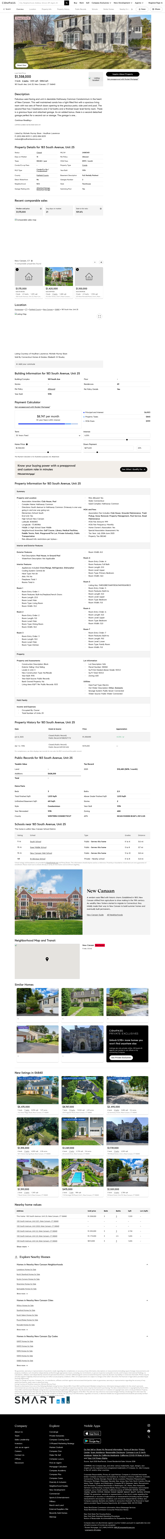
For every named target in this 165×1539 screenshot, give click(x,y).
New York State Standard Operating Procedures (102, 1516)
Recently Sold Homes (58, 1513)
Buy (75, 3)
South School (35, 841)
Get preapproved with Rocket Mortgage (122, 79)
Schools (95, 9)
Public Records (80, 9)
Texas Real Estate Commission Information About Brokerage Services (110, 1508)
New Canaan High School (41, 853)
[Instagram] (148, 1425)
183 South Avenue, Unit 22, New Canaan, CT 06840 (37, 1231)
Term (17, 432)
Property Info (46, 9)
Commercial (54, 1494)
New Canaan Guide (95, 915)
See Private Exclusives (121, 1057)
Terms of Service (130, 1449)
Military (52, 1501)
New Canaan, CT (42, 84)
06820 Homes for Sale (25, 1361)
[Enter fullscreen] (99, 316)
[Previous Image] (20, 1002)
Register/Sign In (156, 3)
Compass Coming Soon (59, 1439)
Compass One (55, 1451)
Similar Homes (108, 9)
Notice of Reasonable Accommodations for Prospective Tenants (108, 1518)
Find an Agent (55, 1463)
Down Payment (90, 444)
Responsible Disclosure (115, 1452)
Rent (82, 3)
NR (18, 859)
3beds (18, 81)
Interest (86, 432)
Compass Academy (57, 1470)
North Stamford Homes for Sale (28, 1274)
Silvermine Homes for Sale (26, 1284)
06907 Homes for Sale (25, 1341)
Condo (84, 165)
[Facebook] (148, 1430)
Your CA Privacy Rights (97, 1458)
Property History (63, 9)
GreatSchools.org (52, 863)
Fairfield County (43, 175)
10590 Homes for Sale (25, 1356)
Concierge (53, 1432)
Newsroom (19, 1463)
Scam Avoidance (98, 1452)
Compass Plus (55, 1474)
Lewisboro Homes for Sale (26, 1270)
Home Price (20, 444)
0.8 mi (140, 853)
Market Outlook (56, 1447)
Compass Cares (56, 1478)
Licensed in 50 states (93, 1530)
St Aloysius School (37, 859)
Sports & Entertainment (59, 1497)
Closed (39, 153)
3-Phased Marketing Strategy (61, 1443)
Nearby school (98, 859)
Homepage (19, 310)
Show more (21, 1294)
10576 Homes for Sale (25, 1351)
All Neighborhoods (115, 915)
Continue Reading (23, 120)
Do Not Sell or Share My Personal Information (103, 1449)
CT (26, 310)
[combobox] (41, 3)
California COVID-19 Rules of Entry (134, 1455)
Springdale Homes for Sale (26, 1289)
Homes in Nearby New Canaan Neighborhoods (40, 1264)
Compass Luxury (56, 1459)
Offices (18, 1459)
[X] (148, 1436)
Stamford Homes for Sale (26, 1310)
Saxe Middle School (38, 847)
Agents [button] (138, 3)
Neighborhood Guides (58, 1486)
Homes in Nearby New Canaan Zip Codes (37, 1336)
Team (17, 1436)
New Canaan (48, 310)
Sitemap (52, 1517)
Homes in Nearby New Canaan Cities (35, 1300)
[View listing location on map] (96, 79)
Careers (18, 1451)
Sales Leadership (22, 1439)
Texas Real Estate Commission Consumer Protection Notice (106, 1510)
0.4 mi (140, 859)
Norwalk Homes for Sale (26, 1325)
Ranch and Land (56, 1505)
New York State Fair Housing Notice (97, 1514)
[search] (66, 2)
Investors (18, 1443)
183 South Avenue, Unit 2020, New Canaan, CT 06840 (38, 1226)
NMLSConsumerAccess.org (124, 1527)
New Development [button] (122, 3)
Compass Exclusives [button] (100, 3)
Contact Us (19, 1455)
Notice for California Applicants (106, 1455)
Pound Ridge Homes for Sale (27, 1320)
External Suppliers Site (58, 1509)
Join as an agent (22, 1447)
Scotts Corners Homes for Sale (28, 1279)
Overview (20, 9)
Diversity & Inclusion (57, 1482)
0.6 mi (140, 841)
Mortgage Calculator (58, 1466)
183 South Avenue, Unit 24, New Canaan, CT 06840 (37, 1241)
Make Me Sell (55, 1455)
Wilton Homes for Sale (25, 1305)
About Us (19, 1432)
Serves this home (98, 841)
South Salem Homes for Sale (27, 1315)
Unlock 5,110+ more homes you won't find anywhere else (126, 1042)
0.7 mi (140, 847)
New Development (57, 1490)
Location (32, 9)
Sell (87, 3)
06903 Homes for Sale (25, 1346)
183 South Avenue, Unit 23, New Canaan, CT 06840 (37, 1236)
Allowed (51, 389)
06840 (52, 84)
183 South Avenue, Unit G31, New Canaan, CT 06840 (37, 1221)
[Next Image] (56, 1002)
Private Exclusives (56, 1436)
